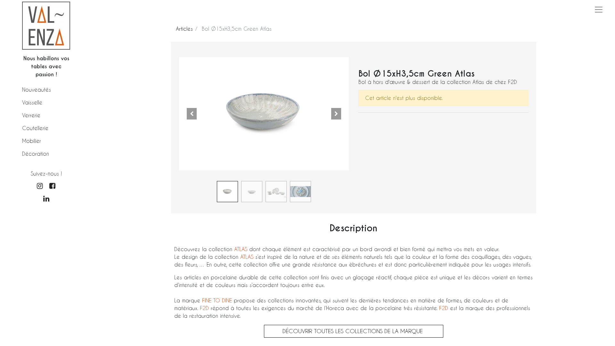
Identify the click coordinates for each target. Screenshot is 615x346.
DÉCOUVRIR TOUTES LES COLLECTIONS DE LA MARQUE (354, 331)
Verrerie (31, 115)
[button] (192, 114)
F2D (204, 308)
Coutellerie (35, 128)
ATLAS (241, 249)
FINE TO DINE (217, 300)
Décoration (35, 154)
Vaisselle (32, 102)
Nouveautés (36, 89)
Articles (184, 29)
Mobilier (31, 141)
